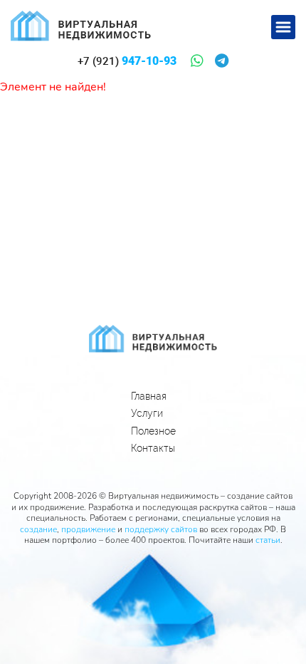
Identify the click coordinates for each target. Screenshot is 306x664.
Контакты (153, 448)
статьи (267, 540)
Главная (149, 396)
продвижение (88, 529)
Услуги (147, 413)
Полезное (153, 431)
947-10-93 (127, 61)
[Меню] (283, 27)
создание (38, 529)
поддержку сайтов (161, 529)
